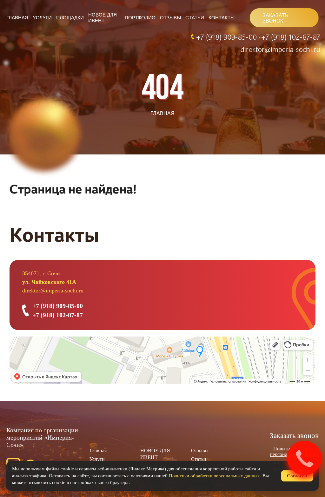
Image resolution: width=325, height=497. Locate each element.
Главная (17, 17)
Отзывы (170, 17)
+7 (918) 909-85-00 (227, 37)
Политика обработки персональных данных (294, 451)
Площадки (70, 17)
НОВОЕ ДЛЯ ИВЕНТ (102, 17)
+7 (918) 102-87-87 (290, 37)
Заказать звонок (294, 436)
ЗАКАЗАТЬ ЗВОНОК (275, 18)
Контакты (222, 17)
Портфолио (140, 17)
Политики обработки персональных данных (214, 475)
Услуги (42, 17)
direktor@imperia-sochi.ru (280, 49)
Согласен (297, 475)
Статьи (194, 17)
